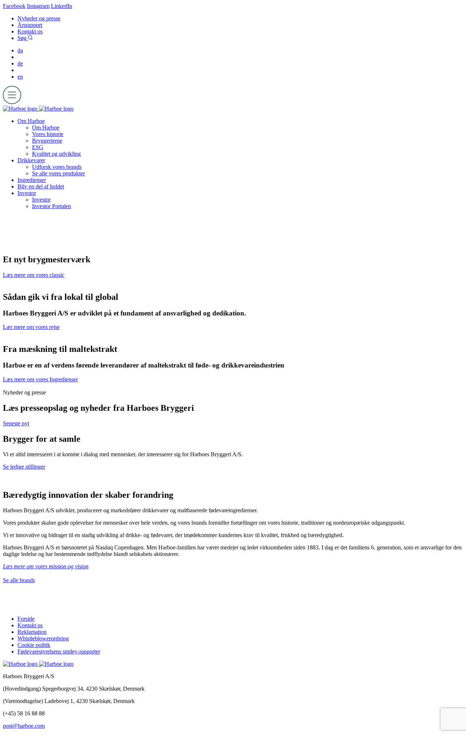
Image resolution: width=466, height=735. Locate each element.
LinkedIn (61, 6)
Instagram (38, 6)
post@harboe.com (24, 726)
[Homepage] (38, 109)
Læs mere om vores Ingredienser (40, 379)
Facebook (14, 6)
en (20, 77)
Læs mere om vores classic (33, 275)
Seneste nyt (16, 423)
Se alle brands (19, 580)
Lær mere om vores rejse (31, 327)
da (20, 50)
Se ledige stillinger (24, 467)
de (20, 63)
